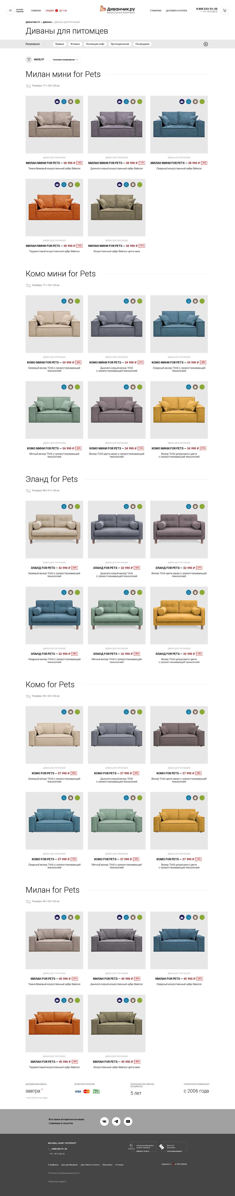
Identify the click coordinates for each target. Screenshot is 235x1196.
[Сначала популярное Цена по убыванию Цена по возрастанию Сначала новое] (65, 59)
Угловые (75, 44)
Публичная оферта (57, 1181)
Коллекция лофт (95, 44)
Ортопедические (120, 44)
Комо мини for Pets (44, 362)
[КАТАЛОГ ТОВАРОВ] (10, 10)
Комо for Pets (44, 773)
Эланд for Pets (44, 568)
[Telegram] (116, 1121)
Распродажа (142, 44)
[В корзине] (225, 10)
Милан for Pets (44, 978)
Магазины (107, 1165)
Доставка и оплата (176, 10)
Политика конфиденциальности (63, 1173)
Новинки (36, 10)
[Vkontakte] (104, 1121)
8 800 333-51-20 (206, 8)
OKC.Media (182, 1164)
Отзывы (119, 1165)
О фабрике (155, 10)
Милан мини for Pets (44, 163)
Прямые (59, 44)
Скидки (56, 10)
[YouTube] (128, 1121)
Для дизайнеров (69, 1165)
